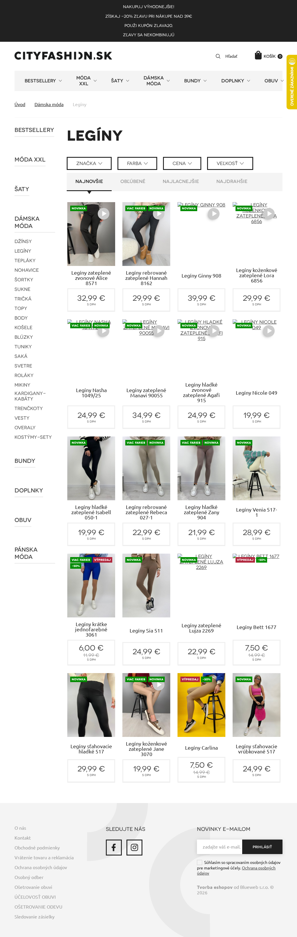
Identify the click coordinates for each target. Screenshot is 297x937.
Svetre (23, 366)
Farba (134, 163)
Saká (21, 356)
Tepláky (25, 260)
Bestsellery (34, 130)
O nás (20, 828)
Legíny (23, 251)
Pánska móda (26, 553)
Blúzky (24, 337)
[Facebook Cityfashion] (114, 847)
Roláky (24, 375)
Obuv (23, 520)
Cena (179, 163)
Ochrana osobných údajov (41, 867)
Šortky (24, 279)
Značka (86, 163)
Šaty (22, 189)
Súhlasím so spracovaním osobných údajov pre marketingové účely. (238, 868)
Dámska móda (27, 222)
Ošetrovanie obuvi (33, 887)
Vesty (22, 418)
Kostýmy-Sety (33, 437)
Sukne (22, 289)
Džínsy (23, 241)
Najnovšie (89, 181)
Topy (21, 308)
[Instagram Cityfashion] (134, 847)
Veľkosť (227, 163)
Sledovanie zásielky (35, 916)
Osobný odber (29, 877)
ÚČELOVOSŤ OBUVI (35, 897)
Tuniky (23, 346)
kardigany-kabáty (30, 396)
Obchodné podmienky (37, 847)
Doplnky (29, 490)
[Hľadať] (218, 56)
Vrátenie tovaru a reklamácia (44, 857)
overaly (25, 427)
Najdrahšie (231, 181)
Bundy (25, 461)
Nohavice (27, 270)
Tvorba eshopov (215, 887)
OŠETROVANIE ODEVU (38, 906)
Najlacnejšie (181, 181)
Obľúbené (132, 181)
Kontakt (23, 837)
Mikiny (22, 385)
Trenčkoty (29, 408)
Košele (23, 327)
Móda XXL (30, 159)
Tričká (23, 299)
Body (21, 318)
